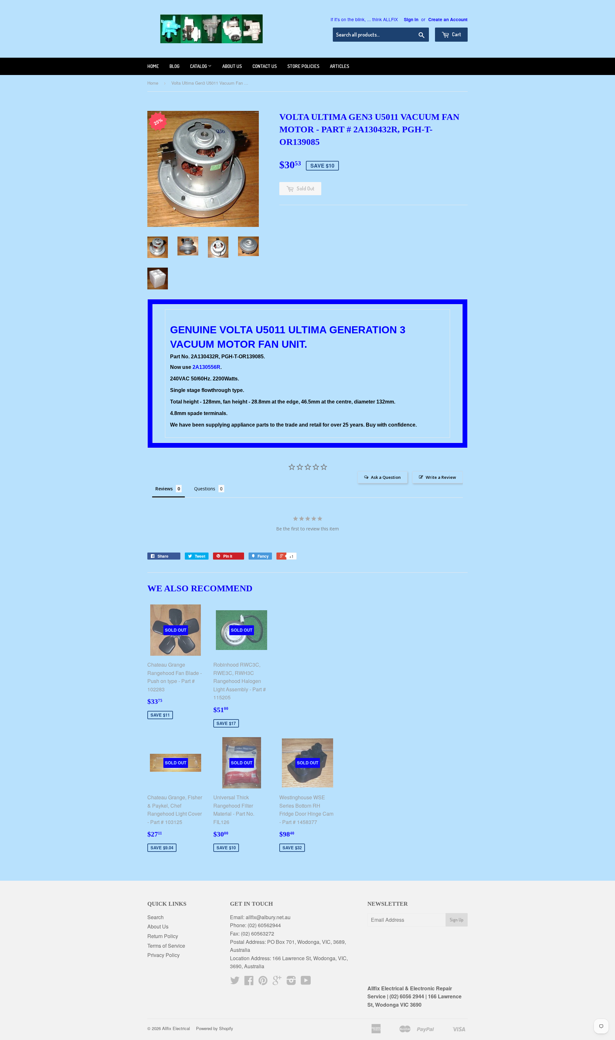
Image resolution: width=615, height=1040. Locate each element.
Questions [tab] (204, 489)
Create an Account (448, 19)
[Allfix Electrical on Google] (277, 982)
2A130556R (206, 367)
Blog (174, 66)
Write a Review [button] (441, 477)
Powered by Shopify (214, 1028)
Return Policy (162, 936)
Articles (339, 66)
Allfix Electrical (176, 1028)
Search (155, 917)
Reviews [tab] (164, 489)
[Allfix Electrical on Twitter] (235, 982)
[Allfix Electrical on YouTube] (306, 982)
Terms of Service (166, 945)
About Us (157, 926)
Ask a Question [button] (386, 477)
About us (232, 66)
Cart (456, 34)
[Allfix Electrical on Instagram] (291, 982)
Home (153, 66)
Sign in (411, 19)
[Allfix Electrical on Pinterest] (263, 982)
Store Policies (303, 66)
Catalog (199, 66)
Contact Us (264, 66)
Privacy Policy (163, 955)
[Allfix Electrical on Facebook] (249, 982)
